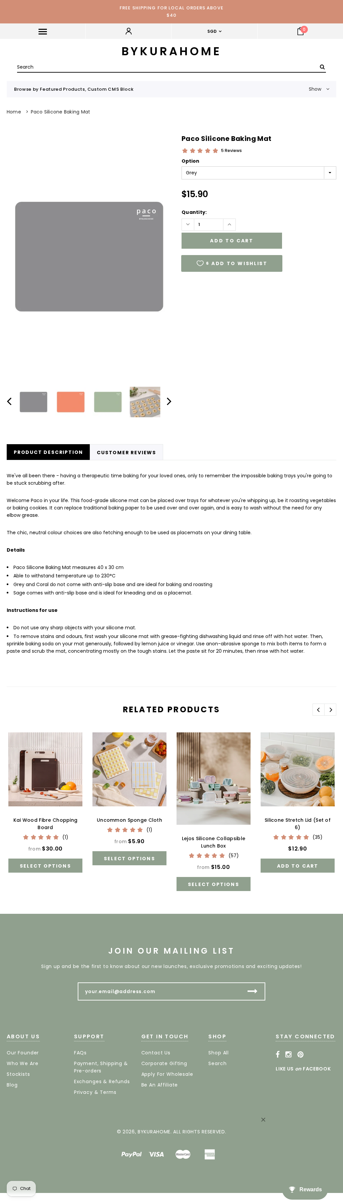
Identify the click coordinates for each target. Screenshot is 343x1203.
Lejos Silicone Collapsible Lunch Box (213, 842)
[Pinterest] (300, 1054)
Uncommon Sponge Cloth (129, 820)
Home (14, 111)
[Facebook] (278, 1054)
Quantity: (194, 212)
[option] (89, 256)
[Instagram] (288, 1054)
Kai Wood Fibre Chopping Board (45, 824)
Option (190, 161)
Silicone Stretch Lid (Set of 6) (298, 824)
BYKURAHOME (172, 51)
